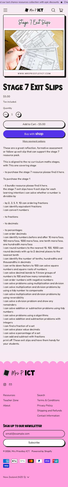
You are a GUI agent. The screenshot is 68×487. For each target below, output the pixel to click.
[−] (5, 114)
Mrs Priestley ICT (20, 451)
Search (41, 395)
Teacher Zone (11, 400)
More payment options (34, 141)
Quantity (7, 108)
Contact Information (48, 415)
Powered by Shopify (42, 451)
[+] (18, 114)
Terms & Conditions (48, 400)
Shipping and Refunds (49, 410)
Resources (9, 395)
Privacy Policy (45, 405)
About (6, 405)
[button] (53, 10)
